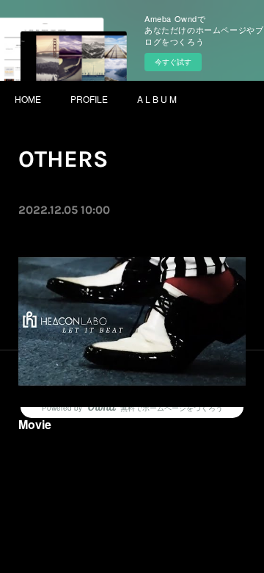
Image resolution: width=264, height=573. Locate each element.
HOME (28, 99)
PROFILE (89, 99)
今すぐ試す (173, 62)
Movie (34, 424)
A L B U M (157, 99)
